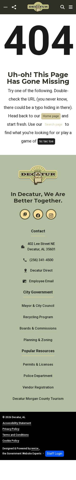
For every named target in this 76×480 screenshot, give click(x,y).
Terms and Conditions (16, 434)
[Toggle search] (62, 7)
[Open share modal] (14, 7)
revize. (35, 448)
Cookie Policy (11, 440)
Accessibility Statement (17, 423)
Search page (53, 124)
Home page (51, 116)
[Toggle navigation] (5, 7)
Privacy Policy (11, 429)
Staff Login (54, 453)
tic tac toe (46, 141)
